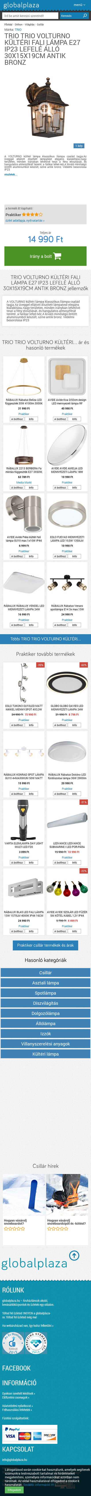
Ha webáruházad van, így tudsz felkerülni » (27, 1325)
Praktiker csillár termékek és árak (45, 945)
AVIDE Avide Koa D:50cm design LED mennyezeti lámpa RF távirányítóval (67, 401)
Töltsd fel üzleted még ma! (21, 1317)
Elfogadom (14, 1490)
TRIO (18, 29)
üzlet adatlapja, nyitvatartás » (25, 220)
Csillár (40, 24)
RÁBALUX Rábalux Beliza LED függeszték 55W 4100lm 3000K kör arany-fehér (24, 401)
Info (31, 419)
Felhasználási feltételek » (17, 1410)
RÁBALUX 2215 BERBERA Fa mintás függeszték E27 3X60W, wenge (24, 470)
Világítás (29, 24)
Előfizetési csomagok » (15, 1397)
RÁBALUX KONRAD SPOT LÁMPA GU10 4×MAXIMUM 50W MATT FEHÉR (24, 776)
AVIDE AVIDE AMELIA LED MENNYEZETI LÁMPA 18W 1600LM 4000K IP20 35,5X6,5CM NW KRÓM (67, 470)
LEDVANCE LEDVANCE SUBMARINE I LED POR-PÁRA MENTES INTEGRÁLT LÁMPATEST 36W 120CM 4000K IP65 (67, 845)
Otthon (18, 24)
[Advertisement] (45, 1111)
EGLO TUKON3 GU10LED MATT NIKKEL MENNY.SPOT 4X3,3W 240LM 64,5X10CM (24, 707)
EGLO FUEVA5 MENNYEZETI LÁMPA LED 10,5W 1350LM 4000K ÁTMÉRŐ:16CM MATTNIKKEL (67, 538)
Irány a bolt (41, 256)
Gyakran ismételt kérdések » (18, 1393)
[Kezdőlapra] (20, 8)
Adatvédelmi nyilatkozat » (17, 1406)
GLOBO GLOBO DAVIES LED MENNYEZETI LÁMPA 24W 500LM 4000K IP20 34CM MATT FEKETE (67, 707)
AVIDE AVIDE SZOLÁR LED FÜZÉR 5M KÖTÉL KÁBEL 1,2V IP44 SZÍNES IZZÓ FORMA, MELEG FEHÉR (67, 913)
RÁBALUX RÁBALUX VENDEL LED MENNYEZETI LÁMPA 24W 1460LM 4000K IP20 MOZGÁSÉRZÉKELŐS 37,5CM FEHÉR (24, 607)
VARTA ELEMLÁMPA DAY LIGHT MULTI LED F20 (24, 845)
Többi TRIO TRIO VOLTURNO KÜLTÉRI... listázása (45, 640)
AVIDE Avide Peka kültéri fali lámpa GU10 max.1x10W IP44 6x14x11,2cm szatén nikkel (24, 538)
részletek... (10, 174)
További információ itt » (39, 1485)
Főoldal (8, 24)
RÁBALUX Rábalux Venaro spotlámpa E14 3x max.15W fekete (67, 607)
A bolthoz (17, 419)
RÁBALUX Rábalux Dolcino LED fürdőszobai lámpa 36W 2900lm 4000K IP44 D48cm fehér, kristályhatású (67, 776)
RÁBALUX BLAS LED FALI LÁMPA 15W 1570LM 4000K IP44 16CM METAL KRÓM (24, 913)
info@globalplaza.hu (14, 1460)
